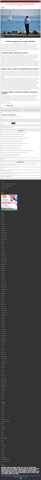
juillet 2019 (3, 390)
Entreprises (3, 419)
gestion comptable (36, 468)
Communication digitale (32, 467)
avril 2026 (3, 224)
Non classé (3, 444)
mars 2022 (3, 327)
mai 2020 (2, 371)
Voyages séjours (4, 461)
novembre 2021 (4, 335)
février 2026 (3, 228)
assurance (18, 467)
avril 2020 (3, 373)
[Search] (39, 1)
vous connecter (8, 116)
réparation (10, 472)
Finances (2, 423)
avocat (22, 467)
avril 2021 (3, 348)
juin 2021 (2, 346)
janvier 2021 (3, 354)
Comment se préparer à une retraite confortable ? (20, 41)
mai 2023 (2, 297)
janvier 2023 (3, 306)
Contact (2, 190)
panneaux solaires (24, 471)
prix (2, 472)
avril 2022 (3, 325)
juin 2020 (2, 369)
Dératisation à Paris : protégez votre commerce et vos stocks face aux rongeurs (15, 152)
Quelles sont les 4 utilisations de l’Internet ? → (33, 110)
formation (30, 468)
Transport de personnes (5, 459)
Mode (2, 442)
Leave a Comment (25, 43)
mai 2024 (2, 272)
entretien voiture (25, 468)
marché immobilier (33, 469)
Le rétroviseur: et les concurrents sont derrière (20, 4)
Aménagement (9, 467)
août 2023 (3, 291)
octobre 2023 (3, 287)
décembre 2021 (4, 333)
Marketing (3, 436)
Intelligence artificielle (4, 469)
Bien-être (2, 413)
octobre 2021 (3, 337)
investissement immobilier (22, 469)
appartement (14, 467)
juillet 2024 (3, 268)
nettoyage (19, 471)
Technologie (3, 457)
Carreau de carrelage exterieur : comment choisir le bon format (12, 136)
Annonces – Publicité (4, 188)
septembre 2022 (4, 314)
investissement (15, 469)
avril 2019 (3, 396)
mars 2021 (3, 350)
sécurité (28, 472)
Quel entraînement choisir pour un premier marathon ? (10, 169)
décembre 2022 (4, 308)
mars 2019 (3, 398)
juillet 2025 (3, 243)
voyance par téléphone (7, 473)
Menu (3, 7)
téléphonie (37, 472)
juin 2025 (2, 245)
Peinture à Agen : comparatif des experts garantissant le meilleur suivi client (14, 138)
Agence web (3, 404)
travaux (33, 472)
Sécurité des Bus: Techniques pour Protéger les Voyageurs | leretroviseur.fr (14, 172)
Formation (3, 425)
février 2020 (3, 377)
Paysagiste (29, 471)
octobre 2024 (3, 262)
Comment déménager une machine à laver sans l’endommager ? (12, 141)
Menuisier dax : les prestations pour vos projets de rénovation (12, 148)
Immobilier (3, 427)
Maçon (16, 471)
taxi (30, 472)
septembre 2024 (4, 264)
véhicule (13, 473)
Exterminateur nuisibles (5, 421)
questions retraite (14, 66)
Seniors (21, 39)
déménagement (15, 468)
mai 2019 (2, 394)
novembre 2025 (4, 234)
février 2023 (3, 304)
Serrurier (16, 472)
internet (10, 469)
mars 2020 (3, 375)
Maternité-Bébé (4, 438)
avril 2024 (3, 274)
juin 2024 (2, 270)
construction (3, 468)
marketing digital (8, 471)
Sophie (15, 43)
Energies (2, 417)
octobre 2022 (3, 312)
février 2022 (3, 329)
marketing (2, 471)
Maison (2, 434)
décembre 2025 (4, 232)
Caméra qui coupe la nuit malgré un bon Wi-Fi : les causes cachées (12, 134)
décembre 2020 (4, 356)
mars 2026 (3, 226)
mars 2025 (3, 251)
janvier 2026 (3, 230)
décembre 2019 (4, 379)
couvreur (8, 468)
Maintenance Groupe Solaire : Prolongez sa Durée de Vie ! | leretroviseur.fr (14, 175)
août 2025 (3, 241)
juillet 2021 (3, 344)
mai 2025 (2, 247)
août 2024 (3, 266)
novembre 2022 (4, 310)
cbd (27, 467)
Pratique (2, 448)
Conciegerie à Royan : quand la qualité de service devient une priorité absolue (14, 143)
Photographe (3, 446)
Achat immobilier (3, 467)
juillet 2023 (3, 293)
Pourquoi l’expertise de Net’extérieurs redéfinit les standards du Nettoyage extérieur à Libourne (18, 150)
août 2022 (3, 316)
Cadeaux (2, 415)
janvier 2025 (3, 255)
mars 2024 (3, 276)
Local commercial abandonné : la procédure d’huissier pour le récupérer (13, 132)
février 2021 (3, 352)
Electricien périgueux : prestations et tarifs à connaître (10, 154)
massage (13, 471)
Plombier (37, 471)
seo (13, 472)
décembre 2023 (4, 283)
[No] (39, 477)
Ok (20, 478)
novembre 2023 (4, 285)
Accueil (2, 181)
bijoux (25, 467)
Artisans (2, 406)
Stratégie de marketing (22, 472)
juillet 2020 (3, 367)
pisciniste (33, 471)
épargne (24, 95)
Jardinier (28, 469)
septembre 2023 (4, 289)
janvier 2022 (3, 331)
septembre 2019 (4, 386)
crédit (11, 468)
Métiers (2, 440)
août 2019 (2, 388)
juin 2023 (2, 295)
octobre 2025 (3, 236)
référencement (6, 472)
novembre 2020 (4, 358)
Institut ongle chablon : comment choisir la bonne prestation (11, 145)
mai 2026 (2, 222)
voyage (2, 473)
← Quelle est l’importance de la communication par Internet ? (10, 110)
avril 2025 (3, 249)
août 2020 (3, 365)
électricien (17, 473)
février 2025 (3, 253)
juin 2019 (2, 392)
